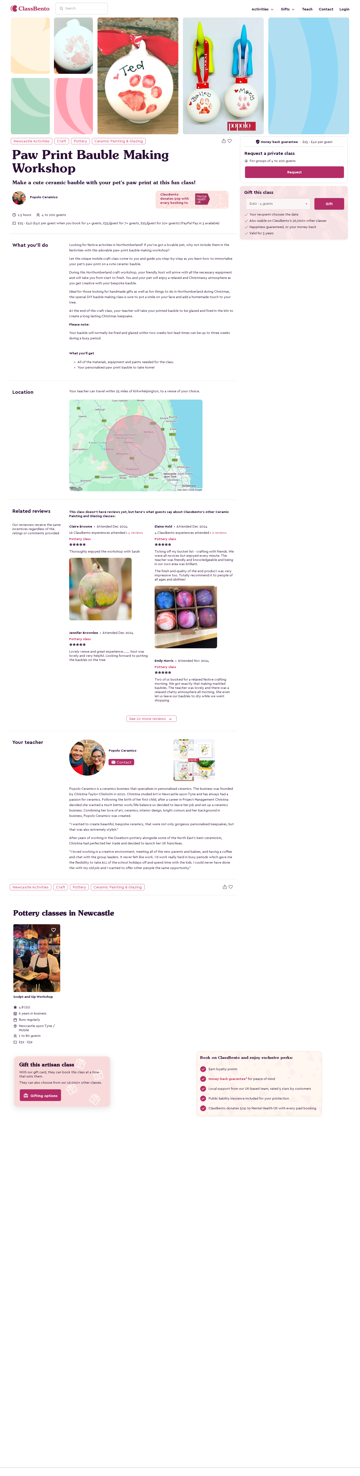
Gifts (286, 9)
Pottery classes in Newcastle (63, 913)
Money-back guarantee (280, 142)
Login (344, 9)
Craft (61, 141)
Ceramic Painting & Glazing (119, 141)
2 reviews (219, 532)
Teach (307, 9)
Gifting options (40, 1095)
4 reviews (135, 532)
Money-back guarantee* (228, 1079)
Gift (329, 204)
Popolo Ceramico (44, 197)
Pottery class (80, 539)
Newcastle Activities (32, 141)
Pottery (80, 141)
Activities (261, 9)
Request (294, 172)
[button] (157, 760)
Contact (326, 9)
